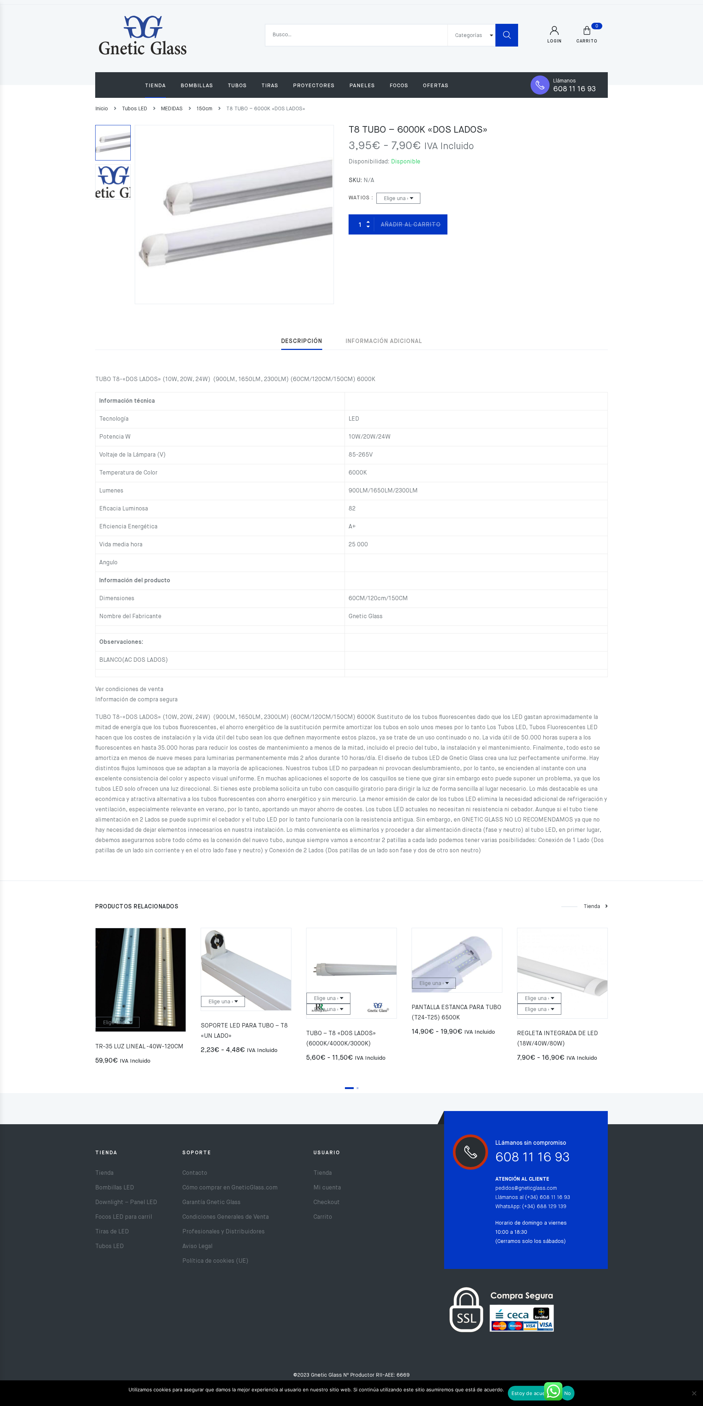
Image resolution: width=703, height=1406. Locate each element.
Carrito (322, 1217)
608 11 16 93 (574, 89)
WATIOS (359, 197)
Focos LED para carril (123, 1217)
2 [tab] (357, 1088)
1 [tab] (349, 1088)
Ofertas (436, 85)
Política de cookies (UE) (215, 1261)
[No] (694, 1393)
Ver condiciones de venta (129, 690)
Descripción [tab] (301, 341)
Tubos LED (134, 108)
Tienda (155, 85)
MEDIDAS (172, 108)
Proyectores (314, 85)
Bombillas (197, 85)
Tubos (237, 85)
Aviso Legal (197, 1247)
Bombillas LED (114, 1188)
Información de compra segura (136, 700)
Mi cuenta (327, 1188)
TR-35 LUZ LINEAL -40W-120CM (139, 1047)
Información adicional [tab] (384, 341)
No (567, 1393)
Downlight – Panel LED (126, 1203)
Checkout (326, 1203)
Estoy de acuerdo (532, 1393)
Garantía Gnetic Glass (211, 1203)
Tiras (269, 85)
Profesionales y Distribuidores (223, 1232)
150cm (204, 108)
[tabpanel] (140, 999)
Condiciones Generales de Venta (225, 1217)
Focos (399, 85)
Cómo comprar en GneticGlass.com (230, 1188)
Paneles (362, 85)
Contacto (194, 1173)
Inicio (101, 108)
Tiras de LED (112, 1232)
